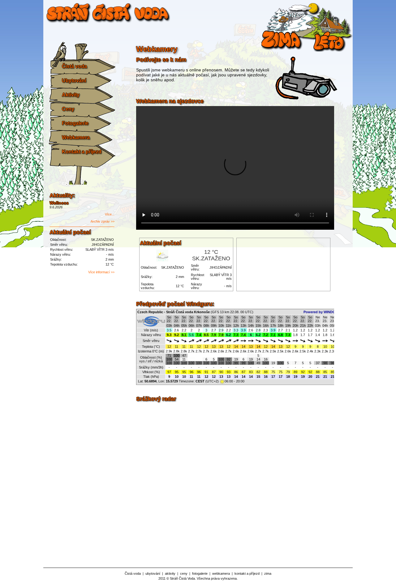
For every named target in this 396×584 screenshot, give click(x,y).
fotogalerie (200, 573)
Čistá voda (74, 66)
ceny (183, 573)
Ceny (68, 109)
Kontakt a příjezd (81, 151)
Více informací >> (101, 272)
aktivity (170, 573)
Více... (109, 214)
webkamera (221, 573)
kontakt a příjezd (247, 573)
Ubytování (74, 80)
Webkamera (76, 137)
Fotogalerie (75, 123)
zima (267, 573)
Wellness (59, 202)
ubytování (152, 573)
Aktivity (71, 94)
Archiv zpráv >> (102, 221)
